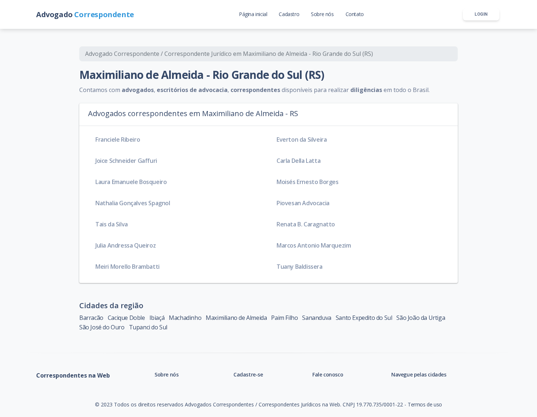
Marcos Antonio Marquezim (314, 245)
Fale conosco (327, 374)
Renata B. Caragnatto (306, 224)
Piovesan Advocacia (303, 203)
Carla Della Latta (298, 161)
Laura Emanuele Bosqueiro (131, 182)
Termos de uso (425, 404)
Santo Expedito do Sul (364, 318)
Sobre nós (166, 374)
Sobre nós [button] (322, 14)
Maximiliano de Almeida (236, 318)
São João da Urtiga (420, 318)
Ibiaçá (157, 318)
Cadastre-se (248, 374)
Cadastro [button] (289, 14)
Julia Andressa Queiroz (125, 245)
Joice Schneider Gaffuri (126, 161)
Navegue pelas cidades (418, 374)
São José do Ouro (102, 327)
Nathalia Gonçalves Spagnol (132, 203)
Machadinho (185, 318)
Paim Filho (284, 318)
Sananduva (316, 318)
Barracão (91, 318)
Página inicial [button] (253, 14)
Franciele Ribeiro (117, 139)
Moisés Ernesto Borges (308, 182)
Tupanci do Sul (148, 327)
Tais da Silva (111, 224)
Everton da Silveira (302, 139)
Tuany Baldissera (300, 267)
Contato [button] (355, 14)
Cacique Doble (126, 318)
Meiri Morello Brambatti (127, 267)
